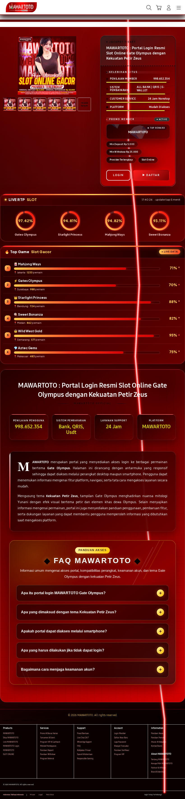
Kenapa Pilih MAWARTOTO (162, 764)
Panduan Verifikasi (121, 750)
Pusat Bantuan (83, 733)
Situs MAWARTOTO (10, 738)
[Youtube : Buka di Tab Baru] (180, 795)
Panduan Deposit (46, 750)
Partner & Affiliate (158, 768)
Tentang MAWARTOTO (160, 760)
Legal (41, 795)
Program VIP (119, 754)
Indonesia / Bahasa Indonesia (13, 795)
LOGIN (118, 175)
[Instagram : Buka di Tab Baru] (175, 795)
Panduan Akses (157, 733)
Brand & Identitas (158, 772)
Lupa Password (120, 742)
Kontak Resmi (156, 746)
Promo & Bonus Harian (49, 733)
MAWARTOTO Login (11, 746)
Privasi (32, 795)
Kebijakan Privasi (84, 750)
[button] (158, 7)
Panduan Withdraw (47, 754)
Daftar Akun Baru (121, 738)
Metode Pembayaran (48, 746)
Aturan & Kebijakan (158, 742)
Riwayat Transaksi (121, 746)
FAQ (79, 746)
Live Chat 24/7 (83, 738)
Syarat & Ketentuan (84, 754)
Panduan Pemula (157, 738)
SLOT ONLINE (8, 754)
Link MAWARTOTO (10, 742)
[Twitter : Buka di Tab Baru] (170, 795)
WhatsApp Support (84, 742)
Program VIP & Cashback (50, 742)
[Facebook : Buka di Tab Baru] (165, 795)
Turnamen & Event (47, 738)
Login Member (120, 733)
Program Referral (47, 759)
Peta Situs (50, 795)
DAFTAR (153, 175)
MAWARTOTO (8, 733)
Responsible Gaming (85, 759)
